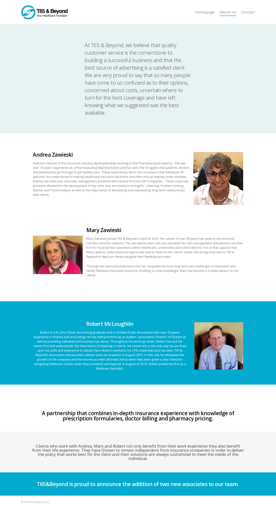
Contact (248, 12)
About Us (228, 12)
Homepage (205, 12)
